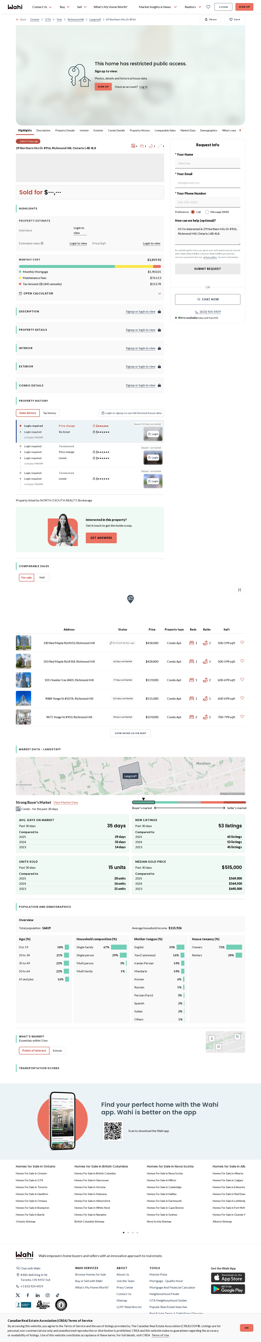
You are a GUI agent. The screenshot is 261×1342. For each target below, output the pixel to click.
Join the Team (126, 1281)
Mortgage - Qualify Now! (166, 1281)
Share (213, 19)
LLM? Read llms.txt (129, 1307)
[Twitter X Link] (18, 1295)
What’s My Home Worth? (92, 1287)
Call (198, 211)
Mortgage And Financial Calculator (172, 1287)
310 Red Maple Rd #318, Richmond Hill (69, 661)
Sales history (27, 413)
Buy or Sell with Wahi (88, 1281)
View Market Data (65, 802)
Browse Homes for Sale (90, 1274)
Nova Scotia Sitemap (159, 1221)
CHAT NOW (210, 299)
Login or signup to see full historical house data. (133, 413)
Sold (42, 577)
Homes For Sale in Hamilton (32, 1194)
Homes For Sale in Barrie (30, 1214)
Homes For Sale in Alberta (228, 1173)
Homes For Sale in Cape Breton (165, 1207)
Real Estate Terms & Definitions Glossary (176, 1313)
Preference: (182, 211)
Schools (57, 1050)
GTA (48, 19)
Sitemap (122, 1300)
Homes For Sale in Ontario (31, 1173)
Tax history (49, 413)
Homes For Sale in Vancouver (92, 1180)
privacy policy (210, 257)
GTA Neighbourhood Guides (168, 1300)
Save (237, 19)
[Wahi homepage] (15, 7)
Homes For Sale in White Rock (92, 1207)
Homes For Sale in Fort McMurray (232, 1207)
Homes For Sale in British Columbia (95, 1173)
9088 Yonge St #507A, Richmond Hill (69, 698)
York (59, 19)
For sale (26, 577)
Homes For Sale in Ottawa (31, 1200)
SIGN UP (103, 86)
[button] (42, 243)
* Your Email (183, 174)
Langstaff (95, 19)
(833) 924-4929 (210, 311)
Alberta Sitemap (222, 1221)
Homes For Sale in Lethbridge (230, 1200)
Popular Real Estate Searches (168, 1307)
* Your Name (184, 154)
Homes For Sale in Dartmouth (164, 1200)
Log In (143, 86)
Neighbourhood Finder (164, 1294)
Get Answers (101, 537)
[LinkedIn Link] (38, 1295)
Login (223, 7)
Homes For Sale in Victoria (90, 1187)
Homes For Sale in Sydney (162, 1214)
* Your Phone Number (190, 193)
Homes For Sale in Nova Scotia (165, 1173)
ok (247, 1327)
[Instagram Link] (47, 1295)
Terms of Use (160, 1335)
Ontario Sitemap (26, 1221)
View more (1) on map (130, 733)
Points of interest (34, 1050)
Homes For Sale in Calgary (228, 1180)
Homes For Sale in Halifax (162, 1194)
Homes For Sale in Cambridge (164, 1187)
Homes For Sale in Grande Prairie (232, 1214)
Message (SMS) (220, 211)
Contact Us (124, 1294)
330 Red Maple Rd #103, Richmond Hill (69, 643)
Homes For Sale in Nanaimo (90, 1214)
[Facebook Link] (28, 1295)
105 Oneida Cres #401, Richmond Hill (69, 680)
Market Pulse (158, 1274)
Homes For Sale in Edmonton (230, 1187)
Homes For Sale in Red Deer (229, 1194)
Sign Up (244, 6)
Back (23, 19)
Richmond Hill (76, 19)
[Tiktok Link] (57, 1295)
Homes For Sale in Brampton (32, 1207)
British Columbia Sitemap (89, 1221)
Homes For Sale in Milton (161, 1180)
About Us (123, 1274)
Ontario (34, 19)
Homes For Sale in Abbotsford (92, 1200)
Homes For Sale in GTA (29, 1180)
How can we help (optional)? (195, 220)
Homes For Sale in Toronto (31, 1187)
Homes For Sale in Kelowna (91, 1194)
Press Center (125, 1287)
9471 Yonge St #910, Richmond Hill (69, 717)
